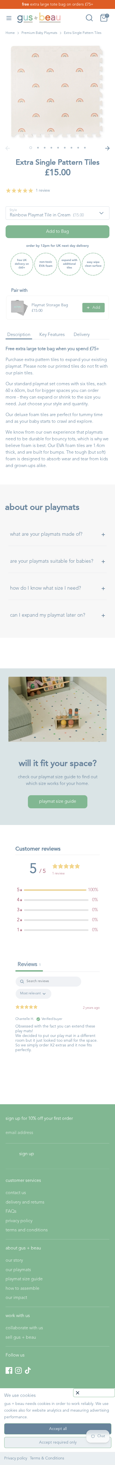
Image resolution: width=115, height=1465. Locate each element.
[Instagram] (18, 1370)
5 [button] (58, 148)
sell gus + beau (21, 1337)
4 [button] (51, 148)
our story (14, 1260)
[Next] (107, 148)
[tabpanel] (57, 1021)
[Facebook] (9, 1370)
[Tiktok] (28, 1370)
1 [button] (30, 147)
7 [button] (71, 148)
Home (10, 33)
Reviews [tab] (29, 964)
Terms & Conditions (47, 1458)
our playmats (18, 1270)
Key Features (52, 335)
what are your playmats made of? (46, 534)
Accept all (58, 1429)
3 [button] (44, 148)
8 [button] (78, 148)
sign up (26, 1154)
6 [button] (65, 148)
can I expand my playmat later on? (47, 615)
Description (18, 335)
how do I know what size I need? (45, 588)
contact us (16, 1193)
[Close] (94, 1393)
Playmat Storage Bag (50, 305)
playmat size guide (57, 801)
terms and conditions (27, 1230)
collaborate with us (24, 1328)
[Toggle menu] (9, 18)
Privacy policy (15, 1458)
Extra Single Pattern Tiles (82, 33)
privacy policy (19, 1221)
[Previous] (7, 148)
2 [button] (38, 148)
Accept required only (57, 1442)
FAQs (11, 1211)
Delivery (82, 335)
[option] (57, 91)
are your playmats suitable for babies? (51, 561)
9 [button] (85, 148)
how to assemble (22, 1288)
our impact (16, 1298)
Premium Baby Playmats (39, 33)
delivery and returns (25, 1202)
